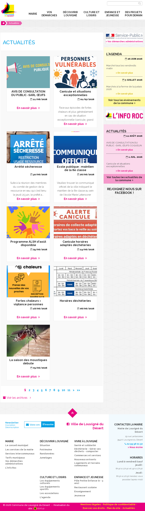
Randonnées (47, 453)
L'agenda (45, 497)
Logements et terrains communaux (87, 464)
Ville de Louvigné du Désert (87, 426)
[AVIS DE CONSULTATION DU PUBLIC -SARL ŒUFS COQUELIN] (124, 143)
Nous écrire (136, 447)
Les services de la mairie (19, 449)
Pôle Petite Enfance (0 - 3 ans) (88, 482)
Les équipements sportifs (50, 488)
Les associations (49, 493)
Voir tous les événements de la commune (124, 102)
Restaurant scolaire (85, 487)
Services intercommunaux (19, 453)
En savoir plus (28, 84)
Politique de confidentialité (119, 504)
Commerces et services (87, 455)
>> (78, 390)
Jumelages (46, 458)
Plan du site (113, 508)
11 (69, 390)
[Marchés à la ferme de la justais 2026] (124, 87)
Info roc (124, 115)
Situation (45, 445)
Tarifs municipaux (15, 458)
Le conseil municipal (16, 445)
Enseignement (82, 491)
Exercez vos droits (94, 508)
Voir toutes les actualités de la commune (124, 179)
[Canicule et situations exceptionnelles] (124, 164)
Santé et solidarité (85, 445)
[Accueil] (3, 23)
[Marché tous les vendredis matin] (124, 66)
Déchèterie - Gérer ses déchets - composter (87, 450)
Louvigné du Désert (8, 10)
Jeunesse (79, 495)
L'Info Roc (10, 468)
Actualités (129, 508)
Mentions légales (90, 504)
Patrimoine (46, 449)
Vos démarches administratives (124, 38)
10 (63, 390)
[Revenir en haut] (72, 415)
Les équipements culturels (50, 482)
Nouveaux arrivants (85, 459)
